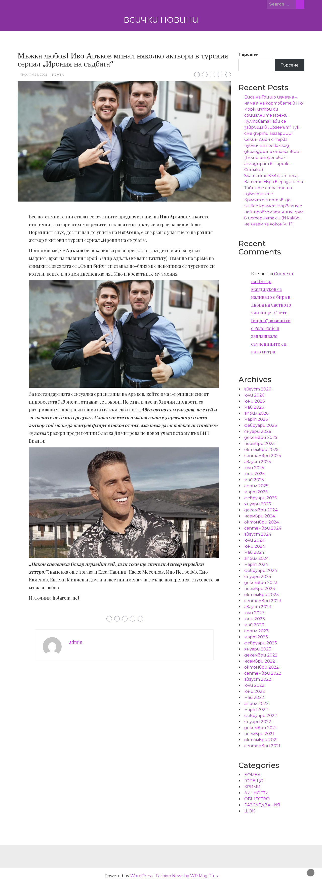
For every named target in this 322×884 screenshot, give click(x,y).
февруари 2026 (260, 425)
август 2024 (257, 534)
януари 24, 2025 (34, 74)
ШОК (249, 811)
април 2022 (256, 703)
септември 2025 (262, 455)
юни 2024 (254, 546)
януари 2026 (257, 431)
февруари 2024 (260, 570)
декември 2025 (260, 437)
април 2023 (256, 631)
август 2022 (257, 679)
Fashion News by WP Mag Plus (187, 875)
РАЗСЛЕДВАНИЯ (262, 805)
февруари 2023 (260, 643)
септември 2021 (262, 745)
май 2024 (254, 552)
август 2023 (257, 606)
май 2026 (254, 407)
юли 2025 (254, 467)
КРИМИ (252, 786)
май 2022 (254, 697)
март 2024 (256, 564)
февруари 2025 (260, 498)
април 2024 (256, 558)
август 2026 (257, 389)
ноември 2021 (259, 733)
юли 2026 (254, 395)
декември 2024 (260, 510)
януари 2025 (257, 504)
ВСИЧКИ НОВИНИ (161, 20)
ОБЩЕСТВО (257, 799)
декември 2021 (260, 727)
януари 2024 (257, 576)
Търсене (248, 54)
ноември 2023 (259, 588)
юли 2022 (254, 685)
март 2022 (256, 709)
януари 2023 (257, 649)
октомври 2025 (261, 449)
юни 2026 (254, 401)
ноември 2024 (259, 516)
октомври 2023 (261, 594)
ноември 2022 (259, 661)
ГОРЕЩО (253, 780)
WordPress (141, 875)
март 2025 (256, 491)
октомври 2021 (261, 739)
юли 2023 (254, 612)
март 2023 (256, 637)
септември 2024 (262, 528)
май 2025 (254, 479)
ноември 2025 (259, 443)
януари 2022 (257, 721)
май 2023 (254, 625)
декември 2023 (260, 582)
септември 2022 (262, 673)
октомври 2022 (261, 667)
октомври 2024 (261, 522)
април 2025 (256, 485)
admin (76, 642)
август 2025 (257, 461)
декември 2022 (260, 655)
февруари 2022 (260, 715)
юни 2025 (254, 473)
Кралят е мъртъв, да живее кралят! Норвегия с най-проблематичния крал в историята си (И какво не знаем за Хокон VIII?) (273, 212)
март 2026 (256, 419)
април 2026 (256, 413)
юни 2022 (254, 691)
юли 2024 (254, 540)
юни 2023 (254, 618)
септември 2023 (262, 600)
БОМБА (58, 74)
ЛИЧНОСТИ (256, 793)
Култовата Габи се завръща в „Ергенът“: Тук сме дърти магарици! (271, 127)
